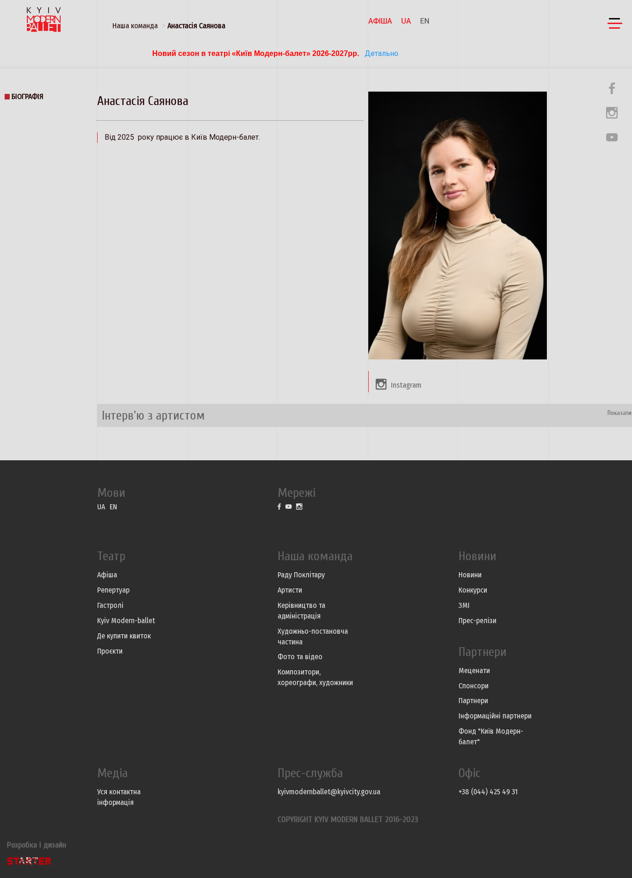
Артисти (290, 590)
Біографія (27, 96)
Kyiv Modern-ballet (126, 620)
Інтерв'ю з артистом (153, 415)
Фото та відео (300, 656)
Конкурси (473, 590)
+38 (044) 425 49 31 (488, 791)
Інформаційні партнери (495, 715)
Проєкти (110, 651)
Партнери (473, 700)
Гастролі (110, 605)
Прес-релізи (477, 620)
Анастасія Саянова (196, 25)
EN (424, 21)
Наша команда (135, 25)
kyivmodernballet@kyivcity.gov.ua (329, 791)
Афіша (380, 21)
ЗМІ (464, 605)
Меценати (474, 670)
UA (406, 21)
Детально (380, 53)
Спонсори (474, 685)
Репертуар (113, 590)
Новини (470, 574)
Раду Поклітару (301, 574)
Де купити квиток (124, 635)
